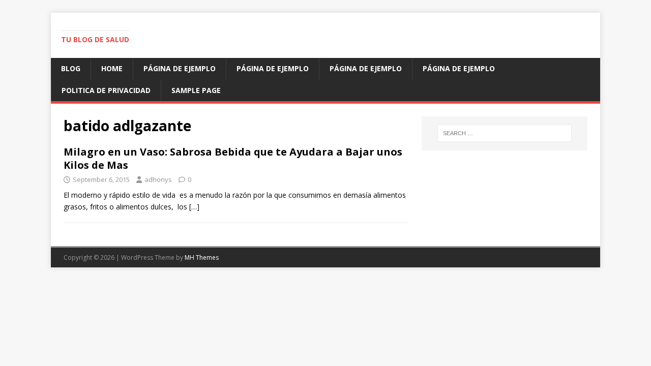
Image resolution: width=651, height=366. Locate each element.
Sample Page (196, 90)
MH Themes (202, 257)
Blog (70, 68)
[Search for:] (504, 133)
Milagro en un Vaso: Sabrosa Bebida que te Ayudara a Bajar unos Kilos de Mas (233, 158)
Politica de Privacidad (106, 90)
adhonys (158, 179)
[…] (194, 206)
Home (112, 68)
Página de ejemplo (179, 68)
